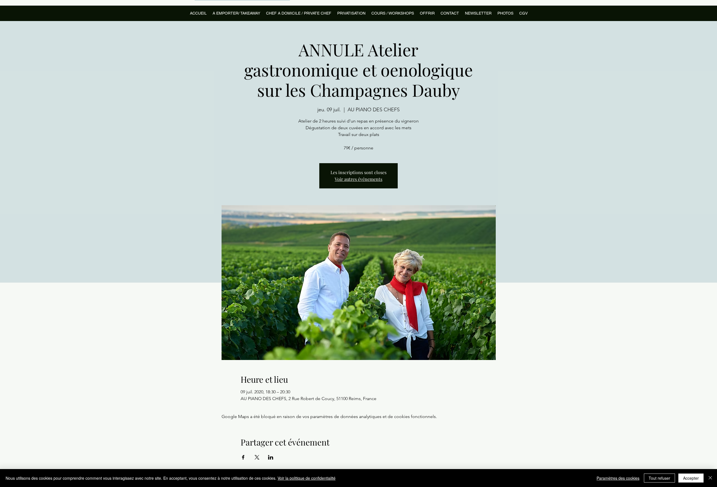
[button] (392, 13)
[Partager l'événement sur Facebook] (243, 457)
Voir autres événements (358, 179)
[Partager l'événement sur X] (257, 457)
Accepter (691, 478)
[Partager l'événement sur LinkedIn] (270, 457)
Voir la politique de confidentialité (307, 478)
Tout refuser (659, 478)
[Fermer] (710, 478)
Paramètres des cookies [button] (618, 478)
